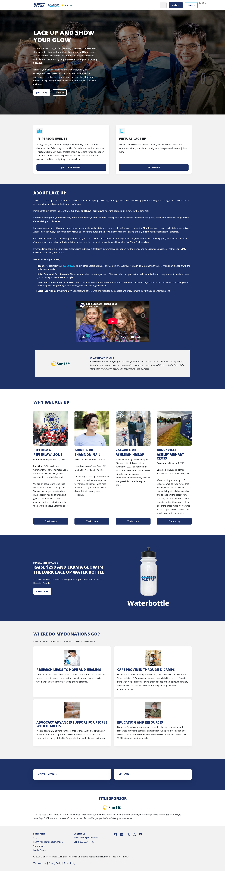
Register (176, 5)
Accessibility (69, 863)
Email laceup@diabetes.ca (86, 837)
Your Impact (39, 846)
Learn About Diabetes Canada (48, 841)
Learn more (42, 591)
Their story (51, 521)
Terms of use (39, 863)
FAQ (35, 837)
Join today (41, 92)
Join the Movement (71, 167)
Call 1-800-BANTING (84, 841)
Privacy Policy (55, 863)
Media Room (39, 850)
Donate (191, 5)
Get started (154, 167)
